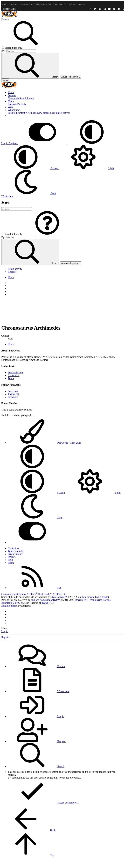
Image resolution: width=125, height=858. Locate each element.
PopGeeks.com (15, 372)
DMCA (12, 557)
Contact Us (13, 375)
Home (11, 92)
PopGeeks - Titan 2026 (69, 442)
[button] (91, 143)
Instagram (13, 397)
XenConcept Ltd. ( (91, 597)
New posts (13, 98)
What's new (14, 110)
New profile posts (46, 112)
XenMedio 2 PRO (10, 602)
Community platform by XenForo (34, 594)
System (54, 168)
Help (10, 559)
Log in (4, 631)
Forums (12, 95)
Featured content (16, 112)
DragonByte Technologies (88, 599)
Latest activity (63, 112)
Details (104, 597)
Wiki (10, 107)
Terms (11, 378)
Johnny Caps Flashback (51, 4)
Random (12, 104)
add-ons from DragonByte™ (46, 599)
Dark (53, 193)
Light (111, 168)
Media (11, 101)
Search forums (26, 98)
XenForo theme (9, 605)
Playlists (21, 104)
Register (5, 9)
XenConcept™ (59, 597)
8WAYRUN (48, 602)
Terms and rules (16, 551)
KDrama (81, 4)
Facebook (13, 391)
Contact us (13, 548)
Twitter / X (13, 394)
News (73, 4)
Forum (67, 4)
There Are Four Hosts (29, 4)
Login (13, 9)
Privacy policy (15, 554)
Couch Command (10, 4)
